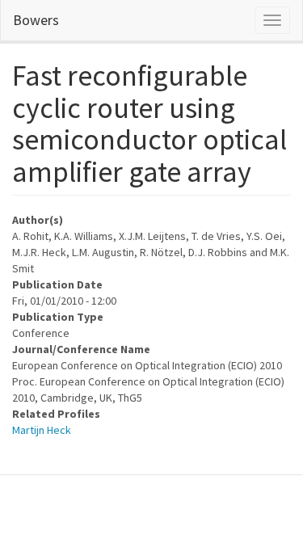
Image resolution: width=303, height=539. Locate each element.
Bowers (36, 20)
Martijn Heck (41, 430)
